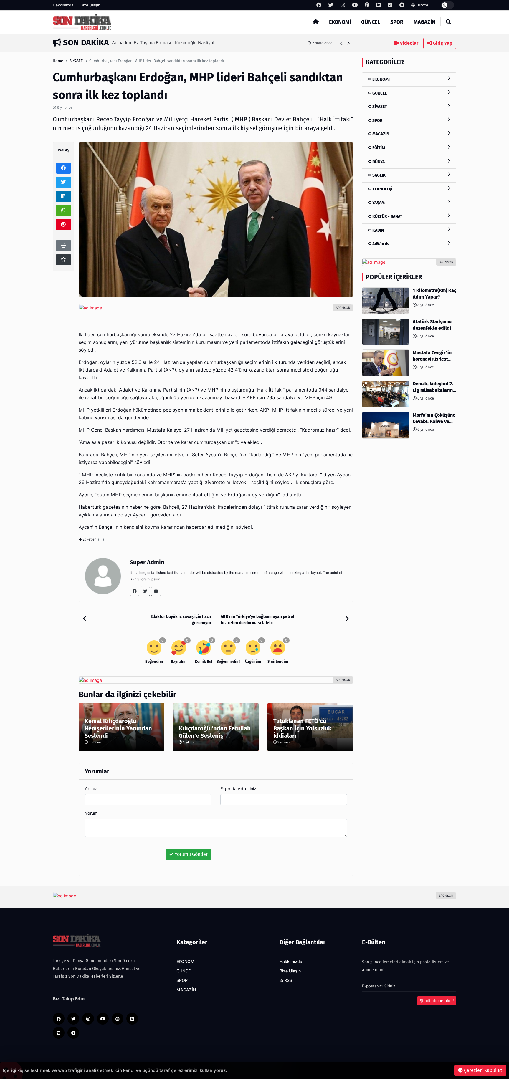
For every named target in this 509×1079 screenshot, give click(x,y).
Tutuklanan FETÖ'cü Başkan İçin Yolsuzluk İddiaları (302, 728)
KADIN (377, 230)
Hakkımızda (63, 5)
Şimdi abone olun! (437, 1000)
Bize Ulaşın (90, 5)
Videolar (408, 43)
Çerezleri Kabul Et (482, 1070)
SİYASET (76, 61)
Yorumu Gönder (190, 854)
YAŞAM (378, 202)
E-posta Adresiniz (238, 788)
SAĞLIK (378, 175)
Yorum (91, 813)
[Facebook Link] (134, 591)
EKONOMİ (340, 22)
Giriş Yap (442, 43)
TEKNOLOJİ (381, 189)
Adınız (91, 788)
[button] (341, 43)
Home (58, 61)
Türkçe (422, 5)
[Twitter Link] (145, 591)
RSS (287, 980)
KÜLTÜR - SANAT (386, 216)
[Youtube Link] (156, 591)
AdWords (380, 243)
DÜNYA (378, 161)
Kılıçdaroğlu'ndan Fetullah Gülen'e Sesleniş (215, 732)
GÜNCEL (370, 22)
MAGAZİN (424, 22)
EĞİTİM (378, 147)
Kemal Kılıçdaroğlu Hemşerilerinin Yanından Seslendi (118, 728)
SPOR (396, 22)
